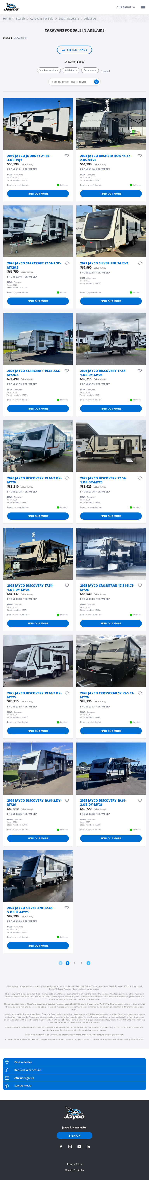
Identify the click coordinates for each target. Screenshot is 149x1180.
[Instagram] (70, 1146)
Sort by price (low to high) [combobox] (69, 82)
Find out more (38, 193)
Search (20, 18)
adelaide (69, 70)
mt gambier (20, 37)
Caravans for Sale (41, 18)
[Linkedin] (88, 1146)
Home (7, 18)
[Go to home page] (74, 1113)
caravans (89, 70)
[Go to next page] (88, 963)
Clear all (105, 71)
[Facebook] (61, 1146)
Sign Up (74, 1135)
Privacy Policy (74, 1164)
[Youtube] (79, 1146)
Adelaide (90, 18)
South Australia (69, 18)
